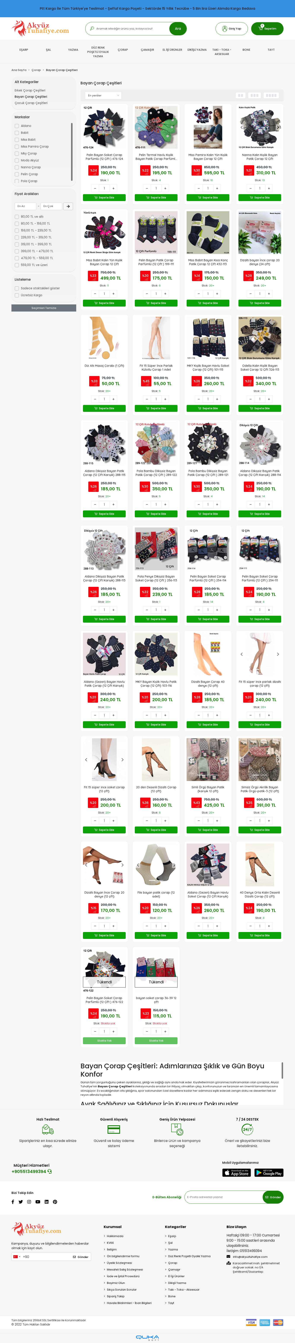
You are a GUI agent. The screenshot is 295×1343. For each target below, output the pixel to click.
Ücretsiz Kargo (31, 295)
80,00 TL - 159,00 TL (35, 223)
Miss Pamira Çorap (35, 146)
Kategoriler (175, 1226)
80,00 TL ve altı (32, 216)
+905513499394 (29, 1171)
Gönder (275, 1197)
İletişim (112, 1249)
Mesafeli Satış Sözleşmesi (125, 1269)
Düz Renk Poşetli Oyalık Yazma (189, 1256)
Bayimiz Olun (116, 1283)
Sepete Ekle (106, 197)
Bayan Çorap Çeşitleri (31, 96)
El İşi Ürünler (176, 1276)
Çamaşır (174, 1269)
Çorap (172, 1263)
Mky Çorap (29, 153)
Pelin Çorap (29, 174)
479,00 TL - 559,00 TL (37, 258)
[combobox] (17, 1257)
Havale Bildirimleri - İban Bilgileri (129, 1303)
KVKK (110, 1243)
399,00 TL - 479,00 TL (37, 251)
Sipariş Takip (116, 1296)
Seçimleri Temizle (44, 308)
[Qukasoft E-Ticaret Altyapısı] (147, 1338)
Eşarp (172, 1236)
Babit (25, 133)
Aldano (26, 126)
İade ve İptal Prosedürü (123, 1276)
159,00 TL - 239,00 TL (36, 230)
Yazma (173, 1249)
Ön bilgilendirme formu (123, 1256)
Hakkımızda (115, 1236)
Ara (178, 28)
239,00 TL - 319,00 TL (36, 237)
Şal (170, 1243)
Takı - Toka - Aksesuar (184, 1290)
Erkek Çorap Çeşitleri (30, 90)
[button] (232, 28)
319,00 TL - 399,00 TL (36, 244)
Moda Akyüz (30, 160)
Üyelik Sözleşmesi (119, 1263)
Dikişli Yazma (177, 1283)
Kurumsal (113, 1226)
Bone (172, 1296)
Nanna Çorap (31, 167)
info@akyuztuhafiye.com (250, 1257)
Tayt (171, 1303)
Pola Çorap (29, 181)
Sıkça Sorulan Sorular (122, 1290)
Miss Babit (28, 139)
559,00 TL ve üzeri (34, 265)
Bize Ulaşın (236, 1226)
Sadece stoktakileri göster (40, 288)
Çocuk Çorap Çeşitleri (31, 103)
